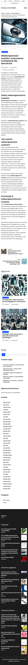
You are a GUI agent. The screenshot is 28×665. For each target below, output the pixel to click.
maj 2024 (5, 467)
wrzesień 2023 (7, 486)
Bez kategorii (5, 52)
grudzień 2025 (7, 421)
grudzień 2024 (7, 450)
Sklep (23, 1)
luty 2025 (5, 445)
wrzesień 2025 (7, 428)
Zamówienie (15, 3)
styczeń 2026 (6, 419)
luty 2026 (5, 416)
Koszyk (10, 1)
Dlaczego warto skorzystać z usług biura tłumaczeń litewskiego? (12, 336)
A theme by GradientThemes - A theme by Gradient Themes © (14, 660)
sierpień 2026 (6, 402)
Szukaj (3, 350)
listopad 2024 (6, 452)
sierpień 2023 (6, 488)
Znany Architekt (8, 8)
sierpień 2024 (6, 460)
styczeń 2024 (6, 476)
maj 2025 (5, 438)
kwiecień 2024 (7, 469)
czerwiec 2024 (7, 464)
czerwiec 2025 (7, 436)
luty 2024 (5, 474)
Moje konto (17, 1)
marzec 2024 (6, 472)
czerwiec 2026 (7, 407)
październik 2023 (7, 483)
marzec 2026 (6, 414)
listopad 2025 (6, 424)
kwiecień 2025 (6, 440)
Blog (5, 1)
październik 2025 (7, 426)
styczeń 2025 (6, 448)
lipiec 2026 (6, 405)
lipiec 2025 (6, 433)
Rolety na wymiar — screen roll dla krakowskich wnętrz (12, 369)
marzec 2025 (6, 443)
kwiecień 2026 (6, 412)
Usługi (4, 502)
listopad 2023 (6, 481)
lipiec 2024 (6, 462)
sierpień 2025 (6, 431)
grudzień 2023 (7, 479)
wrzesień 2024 (7, 457)
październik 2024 (7, 455)
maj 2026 (5, 409)
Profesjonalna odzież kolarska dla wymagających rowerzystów (13, 300)
